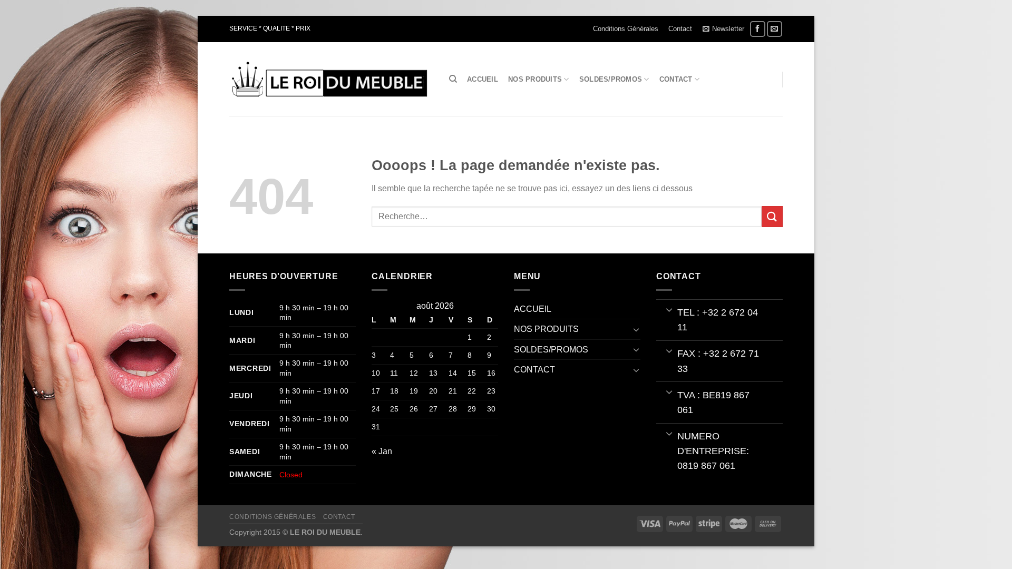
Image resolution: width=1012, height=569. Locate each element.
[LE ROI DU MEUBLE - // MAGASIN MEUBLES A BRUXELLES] (328, 79)
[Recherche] (453, 79)
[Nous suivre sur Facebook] (757, 28)
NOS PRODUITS (535, 79)
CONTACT (676, 79)
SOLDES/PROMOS (610, 79)
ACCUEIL (482, 79)
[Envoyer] (772, 216)
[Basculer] (636, 329)
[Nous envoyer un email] (774, 28)
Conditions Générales (625, 29)
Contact (680, 29)
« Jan (382, 451)
